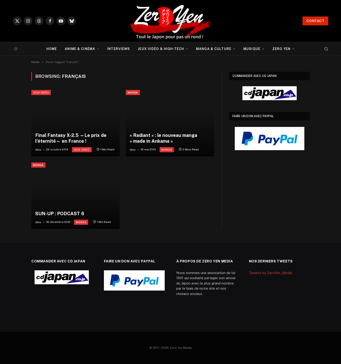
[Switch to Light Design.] (15, 49)
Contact (315, 21)
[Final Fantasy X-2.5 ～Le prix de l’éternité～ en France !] (75, 123)
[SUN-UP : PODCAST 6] (75, 195)
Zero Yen (281, 49)
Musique (251, 49)
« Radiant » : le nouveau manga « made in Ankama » (163, 138)
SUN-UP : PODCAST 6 (59, 213)
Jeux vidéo (41, 92)
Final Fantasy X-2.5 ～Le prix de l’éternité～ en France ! (70, 138)
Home (51, 49)
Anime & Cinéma (80, 49)
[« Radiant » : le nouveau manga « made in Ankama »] (170, 123)
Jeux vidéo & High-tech (161, 49)
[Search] (325, 49)
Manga (133, 92)
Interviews (118, 49)
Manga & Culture (213, 49)
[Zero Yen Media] (170, 21)
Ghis (38, 149)
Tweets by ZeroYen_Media (270, 273)
